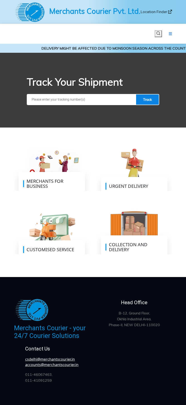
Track (147, 99)
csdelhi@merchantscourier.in (50, 359)
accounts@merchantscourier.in (51, 364)
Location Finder (154, 12)
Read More (36, 187)
